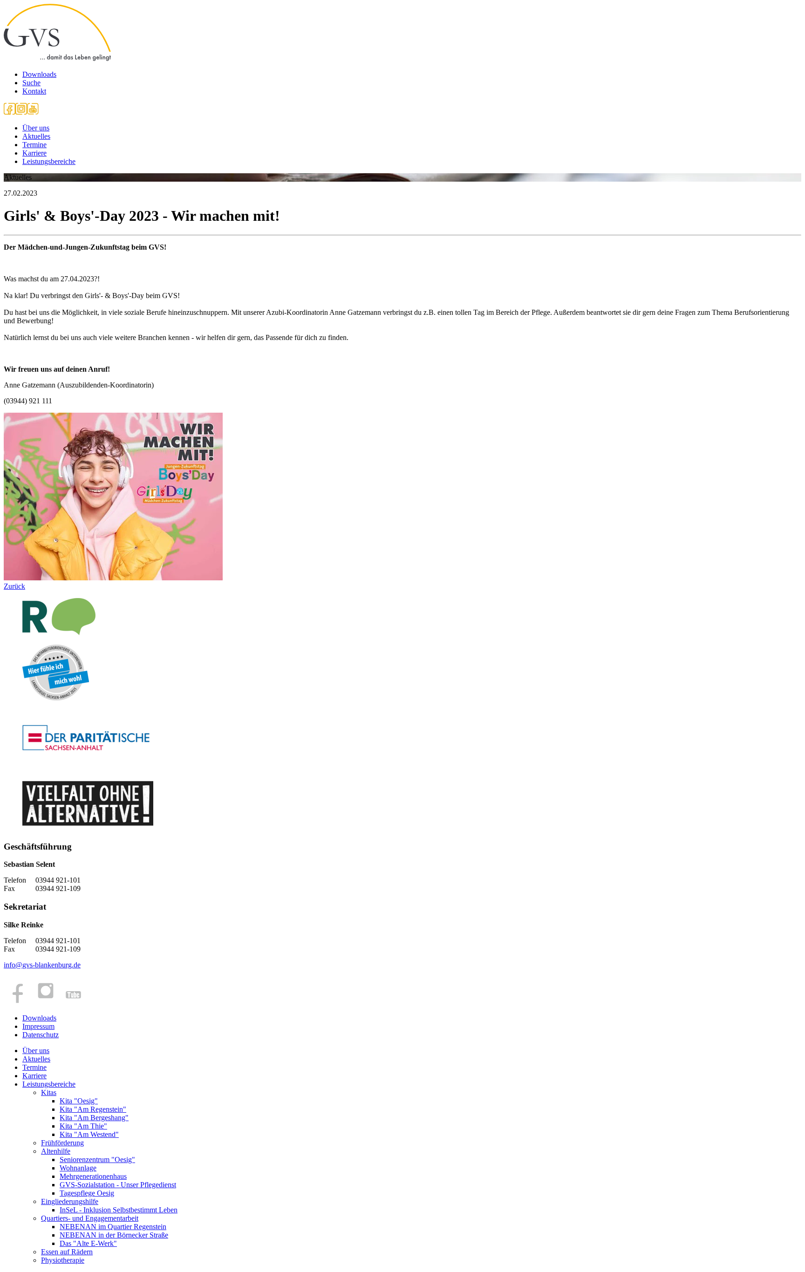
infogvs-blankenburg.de (42, 965)
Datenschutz (40, 1035)
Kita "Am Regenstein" (93, 1109)
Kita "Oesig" (79, 1101)
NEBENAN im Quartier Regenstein (113, 1227)
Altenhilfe (55, 1151)
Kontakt (34, 91)
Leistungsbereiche (48, 161)
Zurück (14, 586)
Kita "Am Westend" (89, 1134)
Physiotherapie (62, 1260)
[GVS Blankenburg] (57, 58)
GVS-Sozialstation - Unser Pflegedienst (118, 1185)
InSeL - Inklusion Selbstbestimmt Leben (118, 1210)
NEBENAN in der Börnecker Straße (114, 1235)
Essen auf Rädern (67, 1252)
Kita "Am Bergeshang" (94, 1118)
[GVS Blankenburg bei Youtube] (33, 112)
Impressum (38, 1026)
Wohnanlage (78, 1168)
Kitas (48, 1092)
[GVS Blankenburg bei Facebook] (9, 112)
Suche (31, 83)
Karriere (34, 153)
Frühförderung (62, 1143)
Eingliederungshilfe (69, 1201)
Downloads (39, 74)
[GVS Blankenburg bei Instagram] (21, 112)
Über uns (35, 128)
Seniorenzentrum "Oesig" (97, 1159)
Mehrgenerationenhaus (93, 1176)
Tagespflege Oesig (87, 1193)
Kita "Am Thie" (83, 1126)
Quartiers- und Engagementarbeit (89, 1218)
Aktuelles (36, 136)
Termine (34, 145)
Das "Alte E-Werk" (88, 1243)
